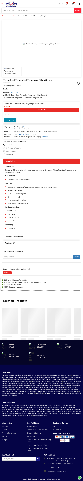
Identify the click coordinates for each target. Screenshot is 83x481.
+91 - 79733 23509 (53, 467)
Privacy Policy (32, 426)
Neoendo (47, 393)
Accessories (69, 409)
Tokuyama (34, 379)
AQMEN (72, 393)
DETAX (38, 381)
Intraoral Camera (17, 415)
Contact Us (57, 430)
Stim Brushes (15, 381)
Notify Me (10, 120)
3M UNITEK (23, 391)
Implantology (42, 409)
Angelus (53, 377)
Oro (72, 377)
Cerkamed (5, 389)
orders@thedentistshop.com (56, 471)
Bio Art (51, 387)
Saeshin (4, 387)
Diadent (70, 379)
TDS (33, 381)
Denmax (24, 389)
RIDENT (27, 387)
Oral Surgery (63, 407)
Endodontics (6, 405)
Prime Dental (67, 383)
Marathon (11, 387)
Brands (4, 436)
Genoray (4, 381)
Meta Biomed (18, 379)
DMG (48, 381)
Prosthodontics (24, 405)
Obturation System (64, 413)
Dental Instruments (54, 405)
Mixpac (39, 391)
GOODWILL (14, 393)
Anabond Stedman (17, 383)
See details (26, 127)
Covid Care (64, 405)
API (44, 391)
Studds (21, 385)
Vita (61, 381)
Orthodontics (15, 405)
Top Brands (6, 372)
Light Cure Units (76, 413)
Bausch (32, 393)
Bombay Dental (68, 381)
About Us (5, 430)
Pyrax (28, 393)
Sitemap (5, 426)
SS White (12, 389)
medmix (18, 389)
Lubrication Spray (12, 413)
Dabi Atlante (74, 391)
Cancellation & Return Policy (37, 430)
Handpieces (61, 411)
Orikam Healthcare (7, 379)
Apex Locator (36, 413)
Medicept (55, 383)
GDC (75, 379)
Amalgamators (6, 415)
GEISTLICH (22, 393)
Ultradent (57, 385)
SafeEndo (57, 391)
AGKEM (66, 393)
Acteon (40, 383)
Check (76, 257)
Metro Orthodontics (57, 389)
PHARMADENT (76, 375)
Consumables (70, 411)
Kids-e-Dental (65, 391)
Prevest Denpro (37, 375)
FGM (60, 383)
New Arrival (19, 409)
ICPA (8, 393)
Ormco (48, 379)
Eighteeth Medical (23, 377)
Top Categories (8, 403)
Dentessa (5, 395)
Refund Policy (32, 436)
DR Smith (76, 387)
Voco (30, 375)
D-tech (54, 379)
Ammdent (18, 375)
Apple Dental (28, 385)
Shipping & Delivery (34, 433)
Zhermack (64, 379)
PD (50, 383)
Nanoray (68, 385)
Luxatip (34, 409)
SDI (58, 377)
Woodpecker (61, 375)
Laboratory (32, 411)
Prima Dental (55, 381)
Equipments (44, 405)
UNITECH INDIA (52, 375)
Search (77, 10)
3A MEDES (54, 393)
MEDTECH (68, 387)
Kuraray (46, 383)
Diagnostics (27, 409)
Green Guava (34, 377)
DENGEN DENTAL (25, 381)
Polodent (61, 387)
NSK (34, 385)
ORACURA (74, 389)
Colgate (9, 391)
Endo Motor (45, 413)
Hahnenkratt (76, 383)
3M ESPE (24, 375)
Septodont (14, 92)
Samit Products (20, 387)
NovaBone (41, 389)
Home (4, 16)
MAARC (43, 381)
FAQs (54, 426)
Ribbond (78, 393)
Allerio (63, 385)
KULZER (35, 383)
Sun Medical (35, 387)
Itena (44, 375)
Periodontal (50, 409)
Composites (12, 407)
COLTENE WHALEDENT (9, 377)
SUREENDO (49, 391)
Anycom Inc (28, 383)
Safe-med (67, 389)
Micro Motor (53, 413)
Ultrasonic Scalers (25, 413)
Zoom (56, 387)
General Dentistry (51, 411)
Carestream (77, 381)
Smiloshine (39, 393)
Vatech (69, 375)
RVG (45, 415)
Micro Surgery (14, 411)
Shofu (44, 379)
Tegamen (77, 377)
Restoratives (12, 16)
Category (5, 440)
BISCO (48, 389)
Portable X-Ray (27, 415)
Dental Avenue (6, 383)
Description (10, 161)
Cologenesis (44, 387)
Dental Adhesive (39, 407)
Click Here (7, 273)
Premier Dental (32, 391)
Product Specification (15, 236)
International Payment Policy (37, 445)
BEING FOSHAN (33, 389)
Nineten (60, 393)
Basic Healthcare (42, 385)
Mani (58, 379)
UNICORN (15, 391)
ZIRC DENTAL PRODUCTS (10, 385)
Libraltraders (76, 385)
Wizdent (47, 377)
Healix (4, 391)
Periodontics (21, 407)
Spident (41, 377)
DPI (9, 381)
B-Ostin (51, 385)
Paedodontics (34, 405)
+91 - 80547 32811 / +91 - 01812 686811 (60, 463)
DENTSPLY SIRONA (8, 375)
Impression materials (52, 407)
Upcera (14, 395)
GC (40, 379)
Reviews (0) (10, 243)
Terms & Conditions (9, 433)
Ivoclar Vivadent (65, 377)
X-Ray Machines (38, 415)
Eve (10, 395)
